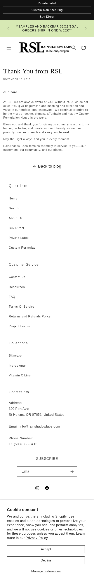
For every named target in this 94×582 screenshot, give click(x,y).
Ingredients (17, 365)
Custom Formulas (22, 247)
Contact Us (17, 277)
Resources (17, 287)
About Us (16, 218)
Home (13, 198)
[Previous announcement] (8, 28)
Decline (46, 560)
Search (14, 208)
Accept (46, 549)
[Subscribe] (72, 471)
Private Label (47, 3)
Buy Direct (47, 16)
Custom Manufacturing (47, 10)
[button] (9, 47)
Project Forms (19, 326)
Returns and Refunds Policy (30, 316)
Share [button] (12, 92)
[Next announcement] (86, 28)
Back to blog (49, 166)
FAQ (12, 296)
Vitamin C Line (20, 375)
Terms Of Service (22, 306)
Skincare (15, 355)
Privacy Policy (37, 538)
